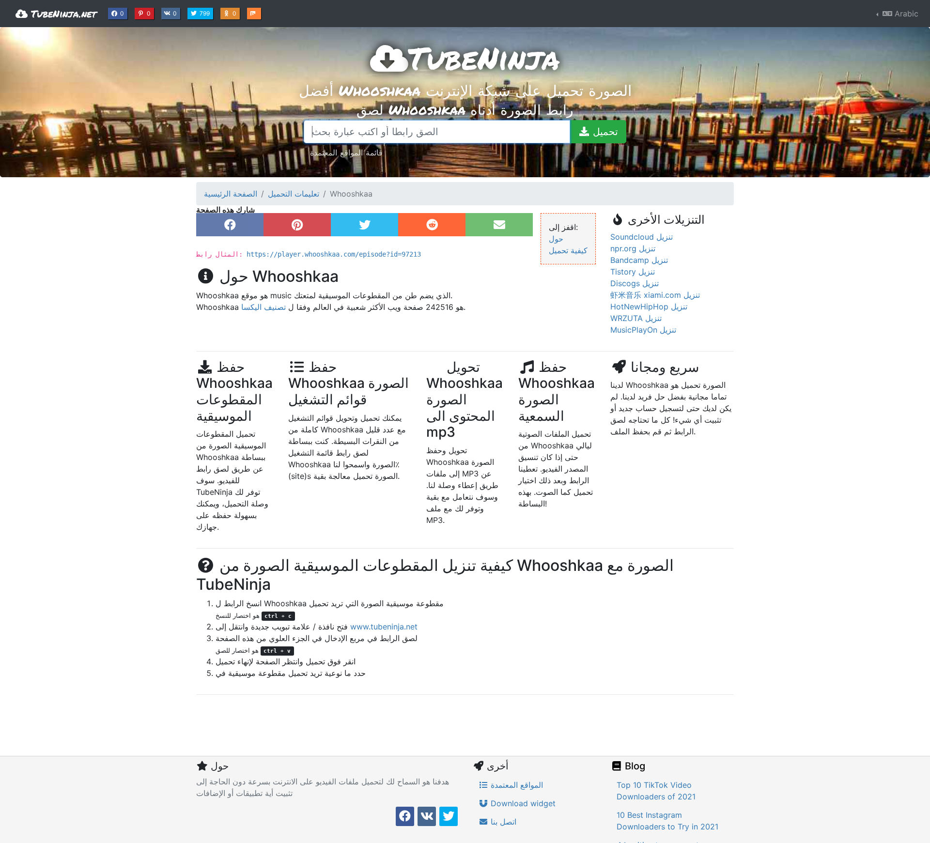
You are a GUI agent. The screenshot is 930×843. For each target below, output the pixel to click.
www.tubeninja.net (384, 626)
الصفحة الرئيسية (230, 194)
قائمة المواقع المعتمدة (346, 152)
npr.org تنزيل (632, 248)
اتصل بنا (502, 822)
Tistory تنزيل (632, 271)
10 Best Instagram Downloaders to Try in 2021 (667, 820)
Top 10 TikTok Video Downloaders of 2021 (656, 790)
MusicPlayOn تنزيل (643, 330)
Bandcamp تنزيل (639, 260)
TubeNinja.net (62, 13)
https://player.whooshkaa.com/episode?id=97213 (334, 254)
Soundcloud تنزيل (641, 237)
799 (205, 13)
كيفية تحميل (568, 250)
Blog (633, 766)
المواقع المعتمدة (515, 785)
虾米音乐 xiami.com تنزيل (655, 295)
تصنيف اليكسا (263, 307)
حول (556, 239)
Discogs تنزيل (634, 283)
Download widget (522, 803)
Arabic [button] (905, 13)
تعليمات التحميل (293, 194)
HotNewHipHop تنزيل (648, 306)
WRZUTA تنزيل (636, 318)
